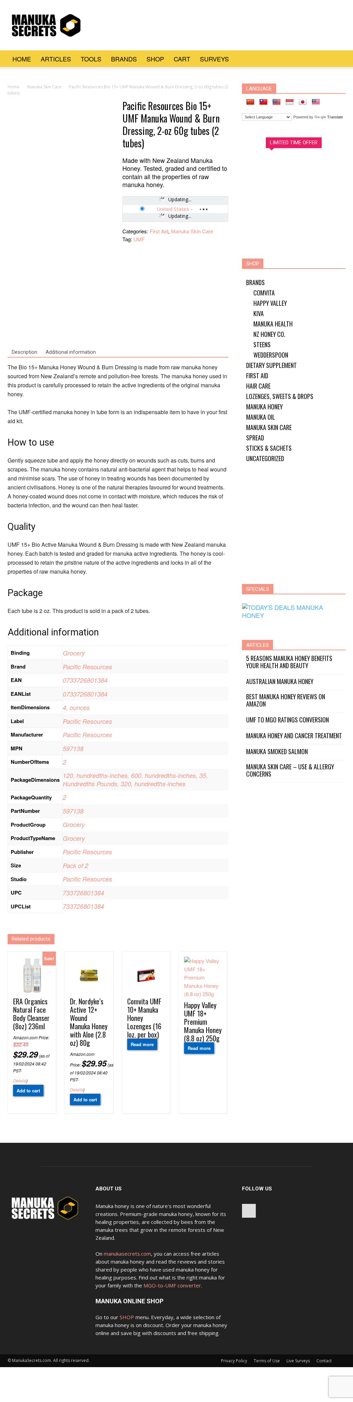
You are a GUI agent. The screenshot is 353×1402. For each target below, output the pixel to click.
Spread (255, 437)
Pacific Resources (87, 666)
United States (173, 208)
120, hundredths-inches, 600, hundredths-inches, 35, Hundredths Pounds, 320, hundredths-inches (135, 779)
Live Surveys (298, 1361)
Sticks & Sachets (269, 448)
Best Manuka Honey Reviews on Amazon (285, 700)
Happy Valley (270, 303)
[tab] (24, 352)
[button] (337, 58)
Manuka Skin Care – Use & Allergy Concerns (290, 770)
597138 (73, 748)
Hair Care (258, 385)
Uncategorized (265, 458)
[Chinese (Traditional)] (263, 102)
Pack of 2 (75, 865)
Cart (182, 58)
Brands (124, 58)
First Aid (159, 231)
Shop (155, 58)
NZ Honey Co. (269, 334)
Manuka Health (273, 323)
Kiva (258, 313)
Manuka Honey (264, 406)
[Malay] (316, 102)
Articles (56, 58)
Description (24, 352)
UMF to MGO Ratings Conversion (287, 719)
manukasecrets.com (127, 1253)
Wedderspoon (270, 354)
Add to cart (28, 1090)
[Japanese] (303, 102)
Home (21, 58)
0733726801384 (85, 680)
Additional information (71, 352)
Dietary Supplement (271, 365)
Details (19, 1080)
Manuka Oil (260, 416)
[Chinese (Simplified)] (250, 102)
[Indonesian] (289, 102)
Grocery (74, 653)
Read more (142, 1044)
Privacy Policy (234, 1361)
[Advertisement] (220, 25)
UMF (139, 239)
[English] (276, 102)
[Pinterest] (249, 1211)
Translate (335, 117)
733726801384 (83, 892)
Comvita (264, 292)
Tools (91, 58)
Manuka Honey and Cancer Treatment (294, 735)
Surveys (214, 58)
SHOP (127, 1317)
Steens (262, 344)
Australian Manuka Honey (279, 681)
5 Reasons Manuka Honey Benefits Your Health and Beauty (289, 662)
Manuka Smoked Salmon (277, 751)
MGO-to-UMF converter (172, 1285)
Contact (324, 1361)
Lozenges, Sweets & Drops (279, 396)
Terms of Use (267, 1361)
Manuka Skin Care (44, 87)
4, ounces (76, 707)
